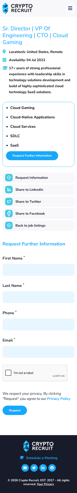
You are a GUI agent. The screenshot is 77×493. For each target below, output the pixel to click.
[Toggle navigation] (70, 8)
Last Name (13, 285)
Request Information (31, 177)
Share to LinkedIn (29, 189)
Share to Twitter (28, 201)
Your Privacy (45, 484)
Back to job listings (30, 225)
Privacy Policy (58, 398)
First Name (14, 258)
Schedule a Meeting (42, 458)
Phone (9, 312)
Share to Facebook (30, 213)
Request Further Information (32, 156)
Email (9, 340)
